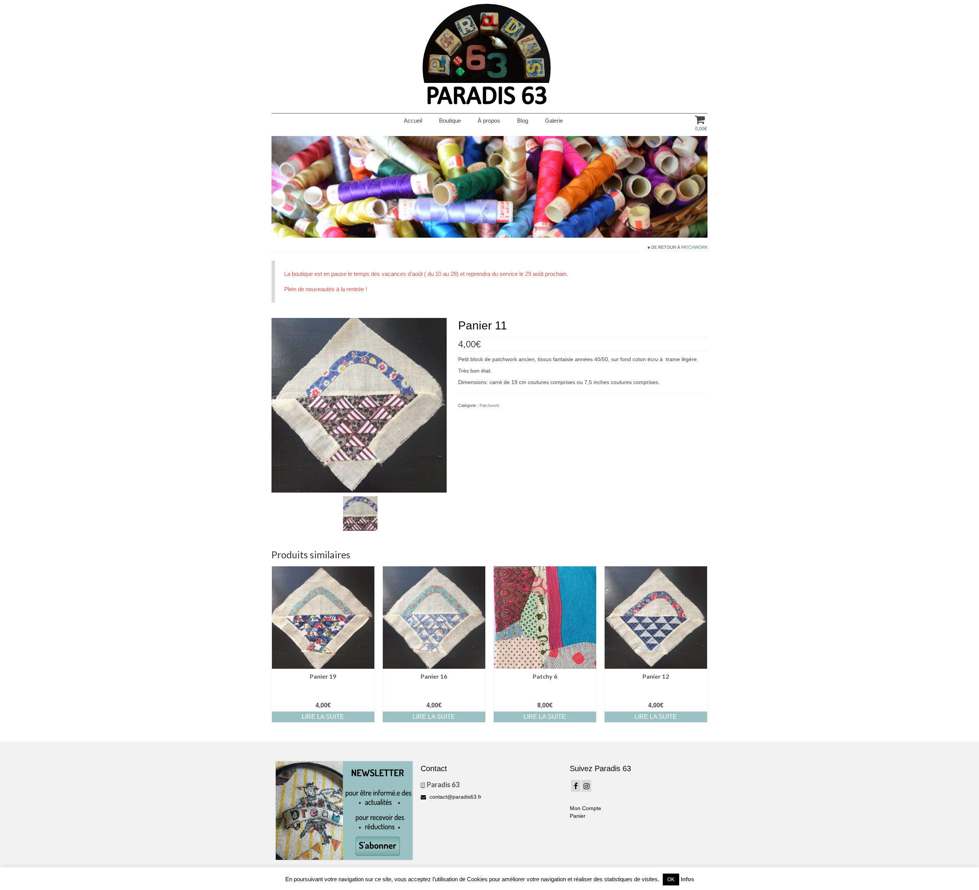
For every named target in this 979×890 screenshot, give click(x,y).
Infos (687, 879)
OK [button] (671, 879)
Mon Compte (585, 808)
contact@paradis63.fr (454, 797)
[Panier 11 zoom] (360, 513)
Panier (577, 816)
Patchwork (694, 247)
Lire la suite (323, 716)
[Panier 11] (359, 405)
